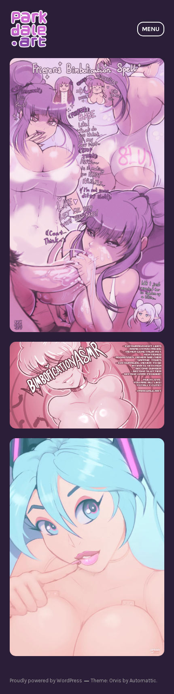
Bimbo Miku (87, 547)
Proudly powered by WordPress (46, 680)
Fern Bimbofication (87, 195)
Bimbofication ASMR (87, 384)
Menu (150, 29)
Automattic (142, 680)
